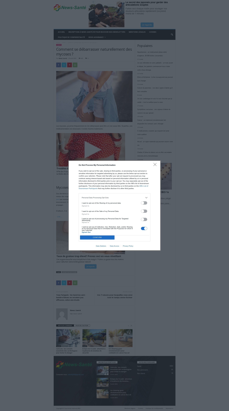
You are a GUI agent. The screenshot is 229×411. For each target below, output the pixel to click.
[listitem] (114, 197)
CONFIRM (97, 237)
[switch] (144, 203)
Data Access (114, 246)
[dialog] (114, 205)
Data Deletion (101, 246)
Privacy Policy (128, 246)
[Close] (156, 165)
